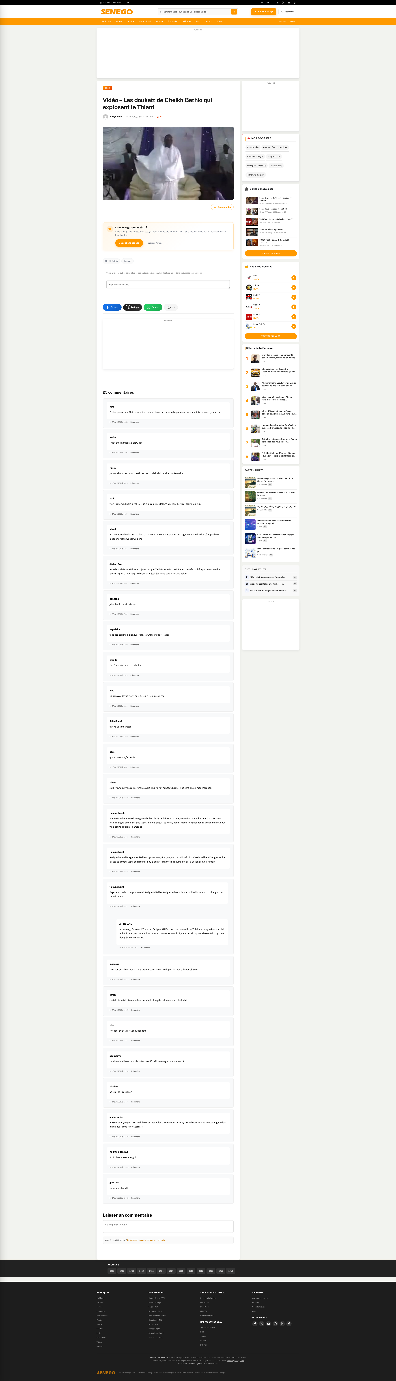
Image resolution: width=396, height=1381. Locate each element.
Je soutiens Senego (129, 243)
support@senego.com (235, 1360)
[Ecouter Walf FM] (293, 307)
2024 (131, 1270)
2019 (181, 1270)
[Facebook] (278, 2)
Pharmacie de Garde (157, 1315)
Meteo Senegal (154, 1302)
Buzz (198, 21)
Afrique (159, 21)
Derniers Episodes (208, 1298)
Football (100, 1328)
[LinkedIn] (282, 1323)
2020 (171, 1270)
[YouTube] (289, 2)
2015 (221, 1270)
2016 (211, 1270)
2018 (191, 1270)
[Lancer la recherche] (234, 12)
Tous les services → (157, 1337)
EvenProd (204, 1306)
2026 (112, 1270)
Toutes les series (271, 253)
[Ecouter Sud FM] (293, 297)
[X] (261, 1323)
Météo (292, 21)
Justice (130, 21)
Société (119, 21)
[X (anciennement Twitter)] (283, 2)
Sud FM (203, 1340)
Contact (255, 1302)
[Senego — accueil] (117, 12)
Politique (106, 21)
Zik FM (203, 1336)
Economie (101, 1311)
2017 (201, 1270)
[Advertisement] (198, 54)
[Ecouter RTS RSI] (293, 316)
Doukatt (127, 261)
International (145, 21)
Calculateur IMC (155, 1320)
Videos (99, 1342)
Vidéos (220, 21)
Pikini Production (207, 1315)
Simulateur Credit (156, 1333)
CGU (254, 1311)
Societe (100, 1302)
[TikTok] (294, 2)
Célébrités (186, 21)
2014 (230, 1270)
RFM (202, 1331)
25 (161, 116)
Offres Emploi (154, 1328)
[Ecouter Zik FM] (293, 287)
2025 (122, 1270)
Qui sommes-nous (260, 1298)
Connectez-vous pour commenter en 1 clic (146, 1240)
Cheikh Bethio (111, 261)
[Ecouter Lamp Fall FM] (293, 326)
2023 (141, 1270)
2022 (151, 1270)
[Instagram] (275, 1323)
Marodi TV (204, 1302)
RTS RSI (203, 1345)
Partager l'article (155, 243)
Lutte (99, 1333)
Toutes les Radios (207, 1327)
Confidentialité (212, 1363)
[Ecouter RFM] (293, 277)
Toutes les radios (270, 336)
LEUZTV (203, 1311)
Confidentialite (258, 1306)
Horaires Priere (155, 1311)
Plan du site (182, 1363)
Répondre (134, 422)
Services (282, 21)
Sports (209, 21)
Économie (172, 21)
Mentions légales (194, 1363)
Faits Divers (101, 1337)
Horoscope (153, 1324)
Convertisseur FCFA (156, 1298)
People (99, 1320)
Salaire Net (153, 1306)
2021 (161, 1270)
